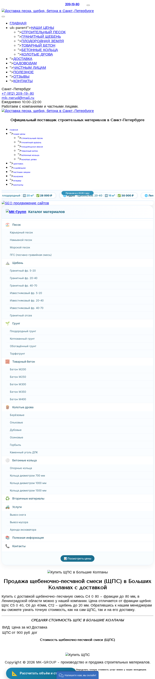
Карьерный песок (21, 232)
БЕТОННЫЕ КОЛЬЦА (39, 50)
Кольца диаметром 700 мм (27, 475)
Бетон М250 (18, 376)
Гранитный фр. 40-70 (23, 285)
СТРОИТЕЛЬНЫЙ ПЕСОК (43, 32)
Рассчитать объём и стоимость (41, 673)
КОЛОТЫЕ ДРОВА (37, 54)
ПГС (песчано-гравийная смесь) (31, 254)
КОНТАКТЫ (23, 81)
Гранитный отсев (21, 315)
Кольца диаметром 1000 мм (28, 483)
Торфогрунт (17, 353)
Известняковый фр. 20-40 (27, 300)
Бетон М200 (18, 369)
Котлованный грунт (22, 338)
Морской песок (20, 247)
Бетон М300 (18, 384)
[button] (78, 675)
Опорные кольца (21, 468)
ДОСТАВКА (22, 59)
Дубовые (16, 429)
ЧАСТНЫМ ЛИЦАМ (29, 67)
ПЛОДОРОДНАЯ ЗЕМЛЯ (42, 41)
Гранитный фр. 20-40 (23, 278)
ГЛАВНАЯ (18, 23)
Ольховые (16, 422)
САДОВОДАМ (25, 63)
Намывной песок (21, 239)
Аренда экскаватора (23, 529)
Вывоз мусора (19, 522)
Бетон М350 (18, 391)
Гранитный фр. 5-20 (23, 270)
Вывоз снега (18, 514)
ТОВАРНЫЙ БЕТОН (38, 45)
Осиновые (16, 437)
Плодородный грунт (23, 331)
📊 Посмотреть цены (77, 558)
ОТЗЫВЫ (21, 76)
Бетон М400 (18, 399)
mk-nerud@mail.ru (18, 98)
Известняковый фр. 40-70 (26, 308)
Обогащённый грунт (23, 346)
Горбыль (15, 444)
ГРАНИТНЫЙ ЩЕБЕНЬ (41, 36)
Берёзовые (17, 415)
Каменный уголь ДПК (24, 452)
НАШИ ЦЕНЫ (42, 27)
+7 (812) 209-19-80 (18, 93)
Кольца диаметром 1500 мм (28, 490)
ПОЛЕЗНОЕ (23, 72)
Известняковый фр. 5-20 (26, 293)
